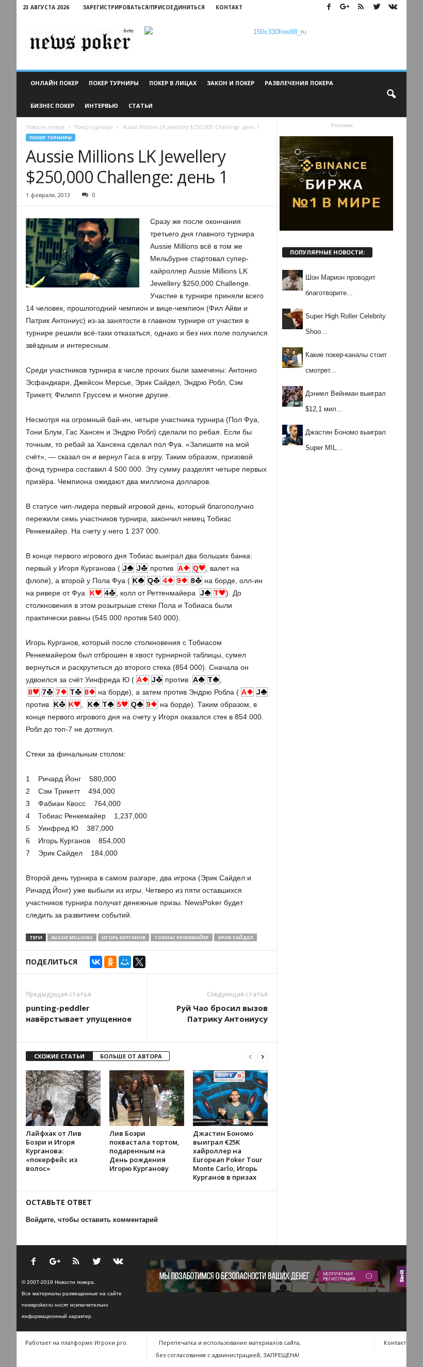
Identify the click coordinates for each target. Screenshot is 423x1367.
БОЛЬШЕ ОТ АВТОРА (131, 1056)
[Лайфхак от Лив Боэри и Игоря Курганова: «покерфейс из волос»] (63, 1098)
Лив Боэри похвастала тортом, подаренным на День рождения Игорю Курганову (144, 1151)
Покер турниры (114, 83)
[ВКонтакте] (96, 962)
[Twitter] (376, 7)
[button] (391, 94)
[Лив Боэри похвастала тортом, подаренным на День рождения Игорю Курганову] (146, 1098)
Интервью (101, 105)
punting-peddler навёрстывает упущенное (79, 1013)
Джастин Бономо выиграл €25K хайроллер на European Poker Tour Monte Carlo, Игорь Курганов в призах (228, 1155)
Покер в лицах (173, 83)
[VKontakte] (392, 7)
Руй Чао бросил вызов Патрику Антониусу (222, 1013)
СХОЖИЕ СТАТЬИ (59, 1056)
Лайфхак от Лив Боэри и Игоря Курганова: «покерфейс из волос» (54, 1151)
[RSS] (360, 7)
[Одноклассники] (110, 962)
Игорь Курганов (123, 937)
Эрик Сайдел (235, 937)
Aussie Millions (72, 937)
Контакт (229, 7)
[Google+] (344, 7)
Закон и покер (230, 83)
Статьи (140, 105)
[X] (139, 962)
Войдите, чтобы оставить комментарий (92, 1220)
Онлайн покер (54, 83)
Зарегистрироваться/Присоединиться (144, 7)
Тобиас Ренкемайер (181, 937)
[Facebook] (328, 7)
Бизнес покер (52, 105)
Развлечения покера (299, 83)
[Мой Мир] (125, 962)
